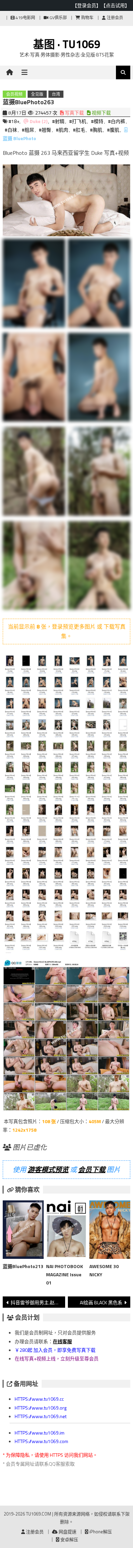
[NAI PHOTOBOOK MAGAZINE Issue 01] (66, 1231)
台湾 (56, 94)
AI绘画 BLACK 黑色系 (101, 1302)
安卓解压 (68, 1539)
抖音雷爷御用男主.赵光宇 (37, 1302)
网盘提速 (67, 1531)
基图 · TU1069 (66, 44)
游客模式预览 (48, 1169)
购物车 (86, 17)
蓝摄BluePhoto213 (23, 1266)
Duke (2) (38, 121)
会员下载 (91, 1169)
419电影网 (25, 17)
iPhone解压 (100, 1531)
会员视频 (14, 94)
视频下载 (101, 112)
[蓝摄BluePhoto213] (23, 1231)
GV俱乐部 (57, 17)
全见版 (37, 94)
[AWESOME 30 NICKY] (109, 1231)
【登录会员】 (86, 5)
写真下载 (74, 112)
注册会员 (114, 17)
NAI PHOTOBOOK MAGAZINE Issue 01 (64, 1274)
